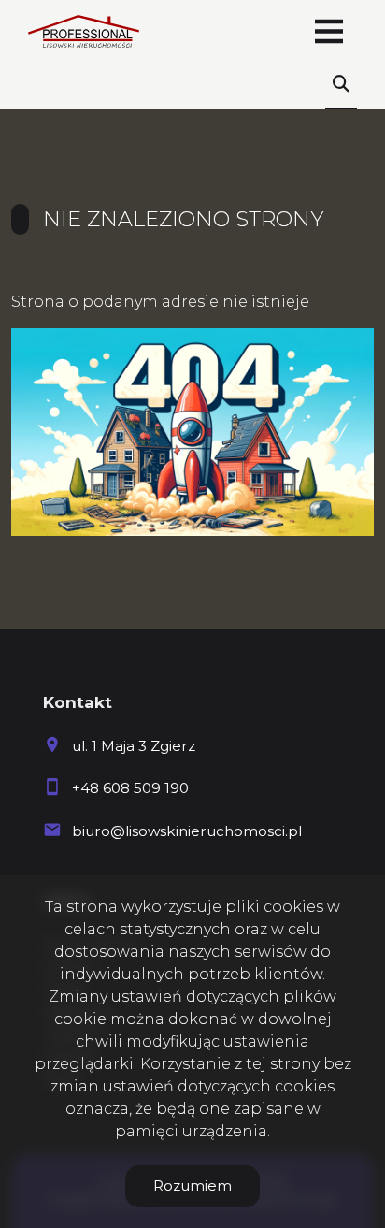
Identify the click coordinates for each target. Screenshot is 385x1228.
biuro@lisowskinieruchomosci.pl (187, 831)
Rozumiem (192, 1185)
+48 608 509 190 (130, 788)
